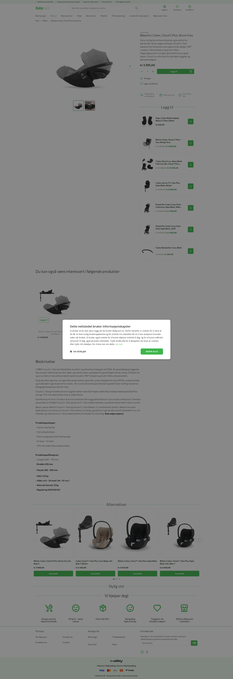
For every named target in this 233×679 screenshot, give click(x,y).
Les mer (119, 344)
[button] (78, 351)
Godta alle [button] (152, 351)
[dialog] (116, 339)
